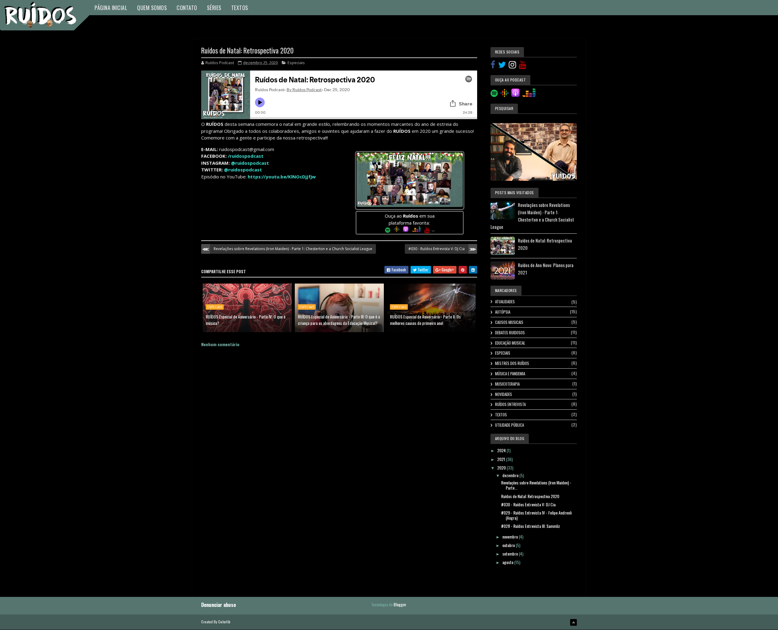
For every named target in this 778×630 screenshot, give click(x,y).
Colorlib (224, 621)
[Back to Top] (573, 622)
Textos (239, 8)
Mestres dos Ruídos (512, 363)
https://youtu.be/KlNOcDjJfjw (282, 177)
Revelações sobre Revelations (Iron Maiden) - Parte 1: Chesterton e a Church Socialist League (293, 248)
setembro (510, 553)
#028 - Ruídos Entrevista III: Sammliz (530, 526)
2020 (502, 467)
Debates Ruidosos (510, 332)
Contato (187, 8)
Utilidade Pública (509, 425)
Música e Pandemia (510, 373)
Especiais (296, 62)
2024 (502, 450)
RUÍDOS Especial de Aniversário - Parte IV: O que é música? (245, 319)
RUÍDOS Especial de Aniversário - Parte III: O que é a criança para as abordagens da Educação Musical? (339, 319)
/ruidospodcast (245, 156)
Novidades (503, 394)
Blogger (400, 604)
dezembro (510, 475)
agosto (508, 562)
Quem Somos (152, 8)
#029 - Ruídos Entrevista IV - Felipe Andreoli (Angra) (536, 515)
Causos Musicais (509, 322)
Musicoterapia (507, 384)
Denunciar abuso (218, 604)
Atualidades (505, 301)
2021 (501, 459)
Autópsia (502, 312)
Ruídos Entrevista (510, 404)
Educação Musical (510, 343)
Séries (214, 8)
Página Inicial (111, 8)
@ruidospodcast (250, 163)
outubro (509, 545)
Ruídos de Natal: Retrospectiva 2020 (530, 496)
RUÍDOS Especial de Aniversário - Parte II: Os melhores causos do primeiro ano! (425, 319)
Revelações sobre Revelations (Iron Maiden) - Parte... (536, 485)
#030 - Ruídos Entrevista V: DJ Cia (436, 248)
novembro (510, 536)
